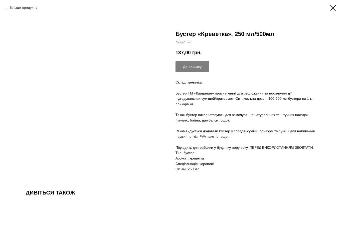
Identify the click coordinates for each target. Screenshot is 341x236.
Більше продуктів (23, 8)
